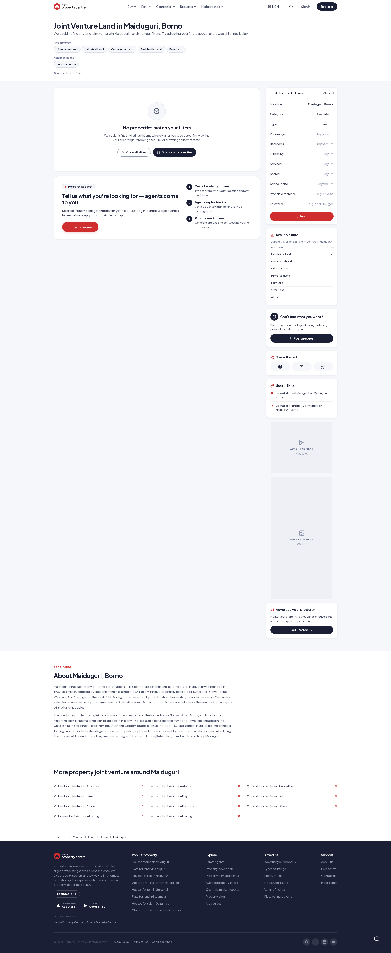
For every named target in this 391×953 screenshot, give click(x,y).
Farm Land (175, 49)
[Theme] (291, 6)
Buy (130, 6)
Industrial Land (94, 49)
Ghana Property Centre (101, 922)
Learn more (64, 893)
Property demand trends (222, 875)
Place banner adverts (278, 896)
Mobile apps (329, 882)
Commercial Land (122, 49)
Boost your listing (276, 882)
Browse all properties (177, 152)
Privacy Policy (120, 941)
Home (57, 837)
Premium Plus (273, 875)
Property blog (215, 896)
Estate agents (215, 862)
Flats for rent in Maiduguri (148, 869)
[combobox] (311, 104)
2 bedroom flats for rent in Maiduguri (156, 882)
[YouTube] (333, 942)
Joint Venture (75, 837)
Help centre (328, 869)
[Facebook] (306, 942)
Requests (186, 6)
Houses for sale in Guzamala (150, 903)
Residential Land (151, 49)
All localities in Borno (70, 73)
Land (91, 837)
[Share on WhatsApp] (323, 366)
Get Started (299, 630)
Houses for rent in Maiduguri (150, 862)
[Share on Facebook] (280, 366)
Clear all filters (136, 152)
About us (327, 862)
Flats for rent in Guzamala (149, 896)
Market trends (210, 6)
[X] (315, 942)
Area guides (213, 903)
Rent (144, 6)
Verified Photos (274, 889)
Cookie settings (162, 941)
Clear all (328, 93)
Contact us (328, 875)
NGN (275, 6)
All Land (275, 297)
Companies (164, 6)
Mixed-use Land (67, 49)
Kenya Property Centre (68, 922)
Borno (104, 837)
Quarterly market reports (222, 889)
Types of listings (275, 869)
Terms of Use (140, 941)
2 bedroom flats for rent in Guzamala (156, 910)
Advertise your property (280, 862)
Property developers (220, 869)
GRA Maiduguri (66, 64)
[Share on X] (302, 366)
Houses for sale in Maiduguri (150, 875)
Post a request (82, 227)
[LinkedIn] (324, 942)
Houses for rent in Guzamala (150, 889)
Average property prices (222, 882)
